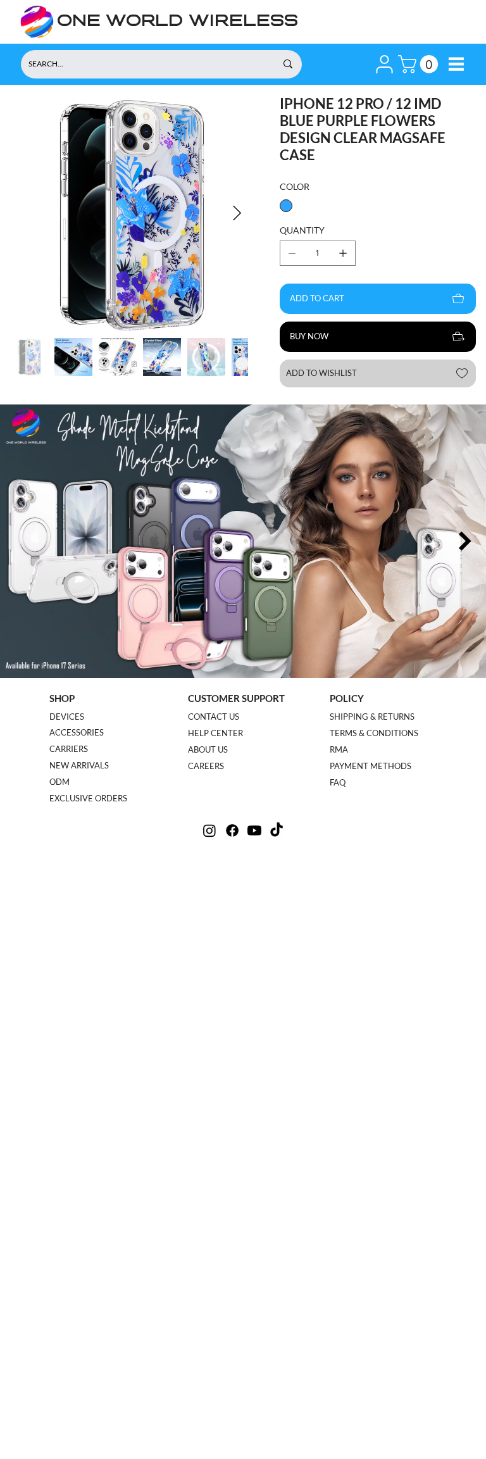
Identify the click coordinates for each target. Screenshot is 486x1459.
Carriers (68, 749)
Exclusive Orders (88, 798)
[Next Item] (237, 214)
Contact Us (213, 716)
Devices (66, 716)
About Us (208, 749)
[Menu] (456, 64)
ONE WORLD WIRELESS (177, 21)
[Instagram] (209, 830)
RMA (339, 749)
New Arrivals (79, 765)
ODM (59, 782)
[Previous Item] (21, 541)
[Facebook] (232, 830)
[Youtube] (254, 830)
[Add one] (343, 253)
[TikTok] (276, 830)
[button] (384, 64)
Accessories (76, 732)
